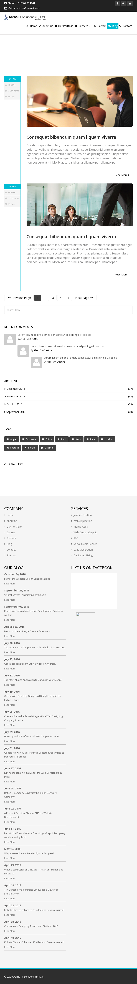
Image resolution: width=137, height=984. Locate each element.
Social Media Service (85, 544)
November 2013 (15, 396)
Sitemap (11, 555)
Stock (78, 439)
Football (14, 447)
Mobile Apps (80, 526)
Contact (127, 26)
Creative (34, 338)
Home (33, 26)
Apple (13, 439)
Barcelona (31, 439)
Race (92, 439)
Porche (31, 447)
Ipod (63, 439)
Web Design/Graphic (85, 532)
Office (49, 439)
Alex (23, 338)
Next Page (82, 298)
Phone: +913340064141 (21, 3)
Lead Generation (83, 549)
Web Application (82, 521)
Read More (121, 175)
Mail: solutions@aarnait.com (23, 8)
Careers (102, 26)
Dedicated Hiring (83, 555)
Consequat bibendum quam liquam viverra (71, 137)
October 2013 (14, 404)
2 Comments (13, 90)
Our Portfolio (65, 26)
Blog (115, 26)
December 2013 (15, 388)
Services (84, 26)
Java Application (82, 515)
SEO (75, 538)
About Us (47, 26)
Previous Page (21, 298)
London (108, 439)
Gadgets (49, 447)
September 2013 (16, 412)
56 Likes (11, 96)
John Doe (11, 85)
